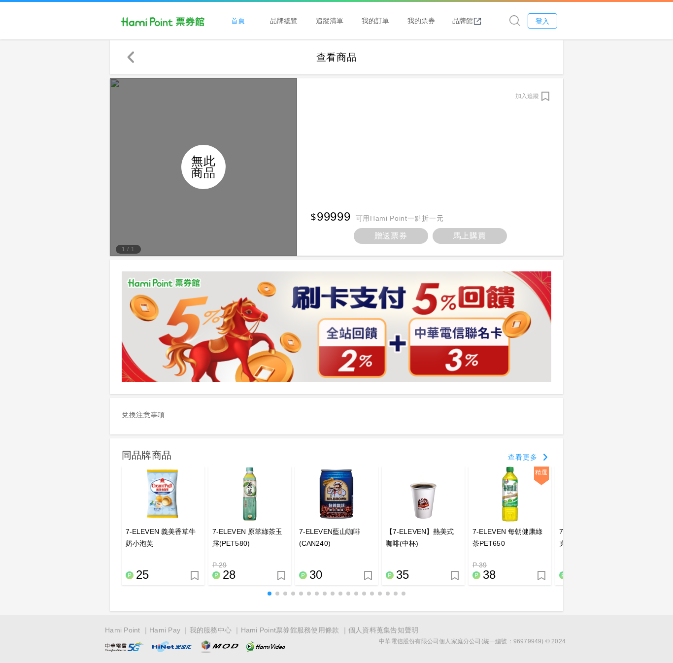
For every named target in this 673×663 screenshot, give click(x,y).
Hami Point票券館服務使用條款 (290, 630)
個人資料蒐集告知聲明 (383, 630)
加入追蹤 (527, 96)
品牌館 (462, 20)
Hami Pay (164, 630)
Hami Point (122, 630)
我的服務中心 (211, 630)
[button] (269, 594)
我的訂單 (375, 20)
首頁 (238, 20)
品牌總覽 (284, 20)
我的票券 (421, 20)
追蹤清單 (329, 20)
